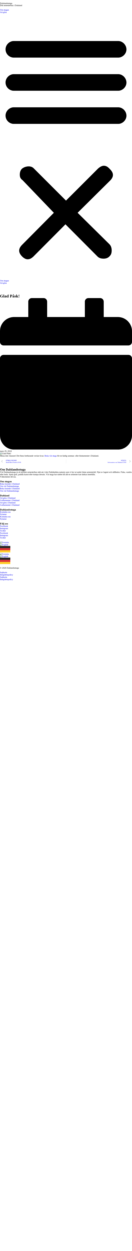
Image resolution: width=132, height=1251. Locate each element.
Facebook (4, 526)
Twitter (3, 531)
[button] (66, 146)
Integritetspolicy (6, 575)
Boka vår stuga (50, 456)
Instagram (4, 528)
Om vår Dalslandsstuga (9, 486)
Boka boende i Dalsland (10, 484)
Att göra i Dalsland (7, 498)
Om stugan (4, 10)
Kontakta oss (5, 512)
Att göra (3, 12)
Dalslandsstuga (6, 3)
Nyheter (3, 514)
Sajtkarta (3, 572)
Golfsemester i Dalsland (9, 500)
